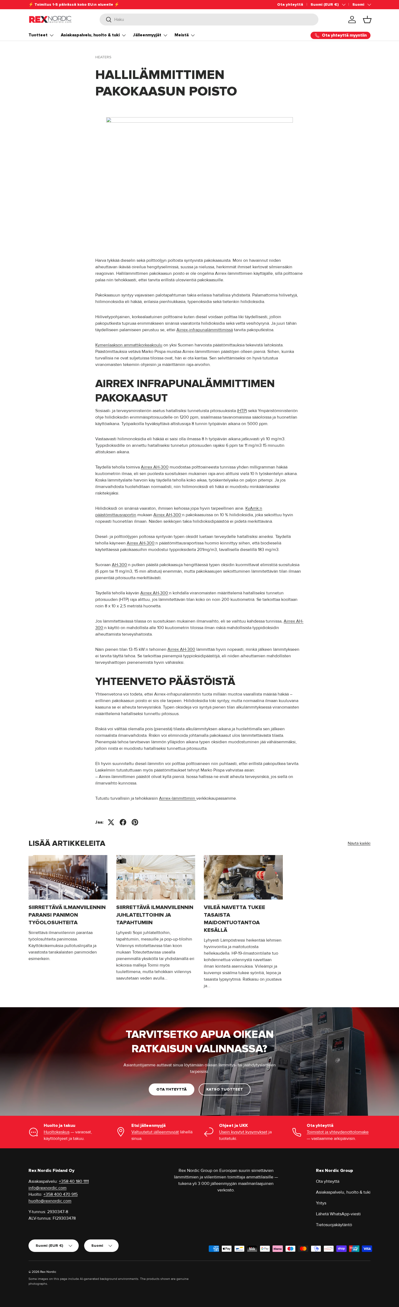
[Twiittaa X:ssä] (111, 822)
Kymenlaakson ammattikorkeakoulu (128, 345)
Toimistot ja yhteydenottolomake (338, 1132)
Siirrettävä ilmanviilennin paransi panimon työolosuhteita (67, 915)
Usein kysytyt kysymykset (243, 1132)
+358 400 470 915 (60, 1194)
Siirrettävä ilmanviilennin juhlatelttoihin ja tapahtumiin (154, 915)
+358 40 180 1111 (74, 1181)
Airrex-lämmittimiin (177, 798)
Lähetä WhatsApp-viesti (338, 1214)
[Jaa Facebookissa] (123, 822)
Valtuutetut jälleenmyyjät (155, 1132)
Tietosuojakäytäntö (334, 1225)
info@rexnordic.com (47, 1188)
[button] (367, 19)
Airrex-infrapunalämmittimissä (204, 330)
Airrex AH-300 (155, 467)
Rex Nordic (48, 1272)
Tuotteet (37, 35)
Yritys (321, 1203)
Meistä (182, 35)
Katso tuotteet (224, 1089)
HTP (242, 410)
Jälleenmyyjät (147, 35)
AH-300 (119, 565)
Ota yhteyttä (290, 4)
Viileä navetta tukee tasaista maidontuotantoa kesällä (234, 918)
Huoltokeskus (56, 1132)
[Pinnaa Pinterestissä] (135, 822)
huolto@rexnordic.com (49, 1201)
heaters (103, 57)
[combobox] (209, 19)
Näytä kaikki (359, 843)
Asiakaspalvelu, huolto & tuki (90, 35)
